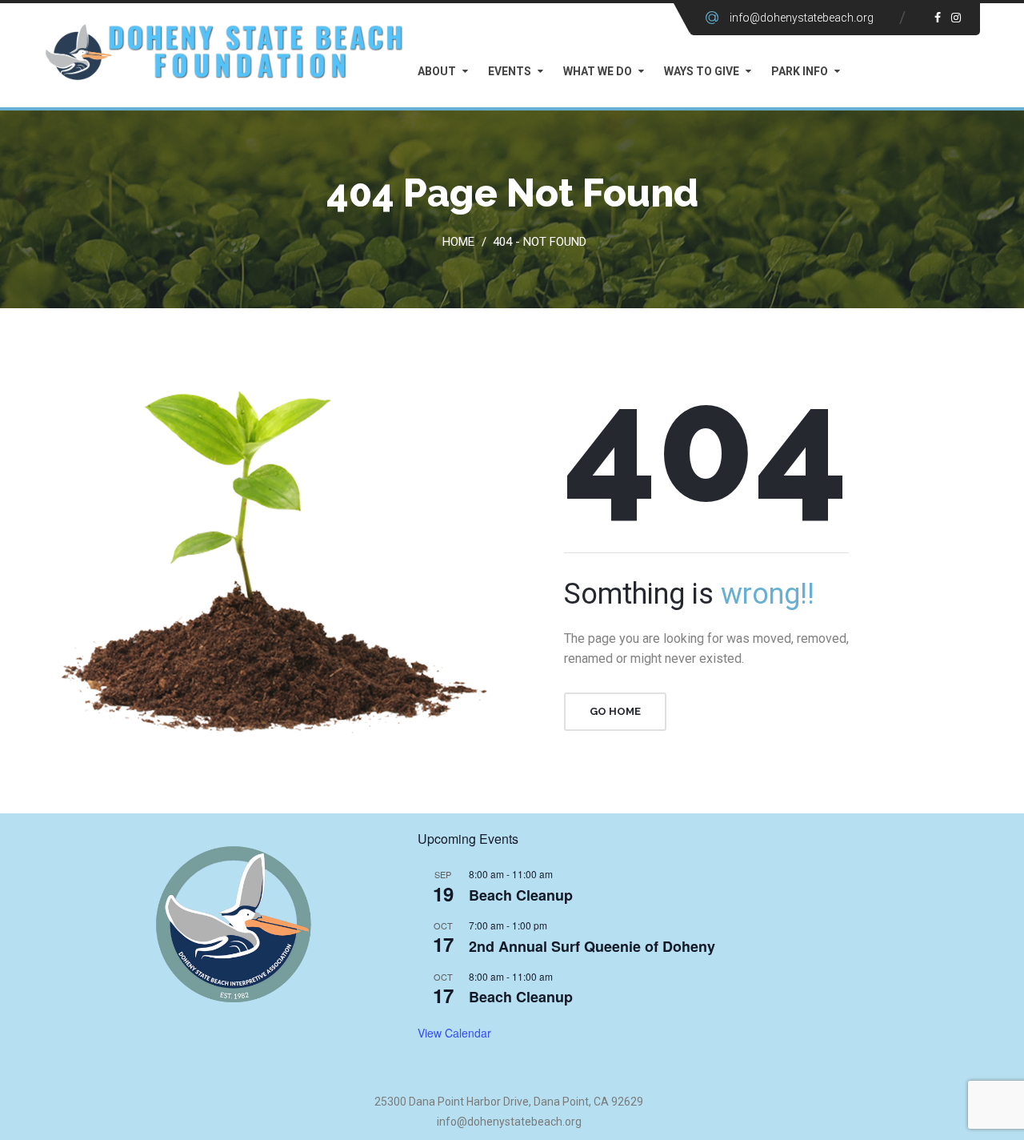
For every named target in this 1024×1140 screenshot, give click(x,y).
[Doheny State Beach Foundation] (224, 50)
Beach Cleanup (521, 895)
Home (461, 242)
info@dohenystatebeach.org (802, 17)
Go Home (615, 711)
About (437, 71)
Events (509, 71)
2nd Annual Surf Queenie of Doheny (592, 946)
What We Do (597, 71)
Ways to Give (701, 71)
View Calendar (454, 1033)
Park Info (799, 71)
